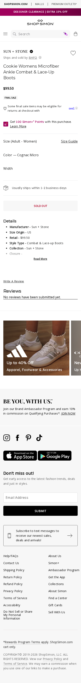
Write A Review (13, 281)
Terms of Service (15, 598)
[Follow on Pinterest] (29, 440)
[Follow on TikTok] (39, 440)
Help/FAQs (10, 556)
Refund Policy (12, 584)
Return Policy (12, 577)
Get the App (56, 577)
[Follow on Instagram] (7, 440)
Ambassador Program (63, 570)
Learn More (18, 126)
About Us (54, 556)
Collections (56, 584)
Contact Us (11, 563)
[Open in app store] (20, 459)
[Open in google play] (54, 459)
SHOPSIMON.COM (15, 4)
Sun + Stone (16, 51)
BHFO (33, 58)
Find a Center (57, 598)
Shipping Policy (13, 570)
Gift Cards (55, 605)
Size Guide (69, 141)
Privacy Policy (13, 591)
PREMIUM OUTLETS (64, 4)
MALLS (39, 4)
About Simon (57, 591)
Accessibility (11, 605)
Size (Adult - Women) (40, 141)
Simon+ (53, 563)
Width (8, 168)
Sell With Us (56, 612)
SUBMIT (40, 511)
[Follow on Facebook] (18, 440)
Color (21, 155)
